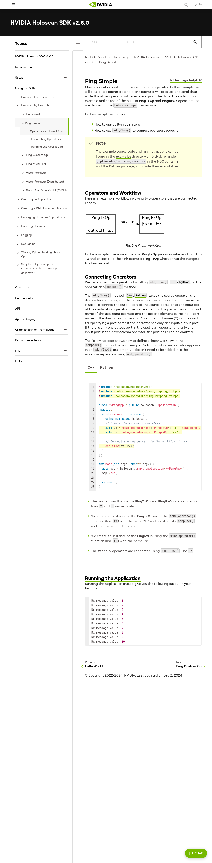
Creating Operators (34, 226)
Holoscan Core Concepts (37, 97)
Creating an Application (36, 199)
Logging (26, 235)
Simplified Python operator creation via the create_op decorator (39, 268)
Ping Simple (108, 62)
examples (123, 156)
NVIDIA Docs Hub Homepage (107, 57)
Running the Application (113, 578)
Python (184, 282)
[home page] (101, 4)
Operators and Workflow (113, 193)
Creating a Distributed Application (44, 208)
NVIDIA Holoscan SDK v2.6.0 (34, 56)
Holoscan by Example (35, 105)
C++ (173, 282)
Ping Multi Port (36, 164)
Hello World (33, 114)
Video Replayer (36, 173)
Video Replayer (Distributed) (45, 181)
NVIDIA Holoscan (147, 57)
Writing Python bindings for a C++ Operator (44, 254)
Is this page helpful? (186, 80)
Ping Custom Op (37, 155)
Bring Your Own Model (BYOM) (46, 190)
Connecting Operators (110, 277)
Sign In (197, 4)
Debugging (28, 244)
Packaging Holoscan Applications (43, 217)
